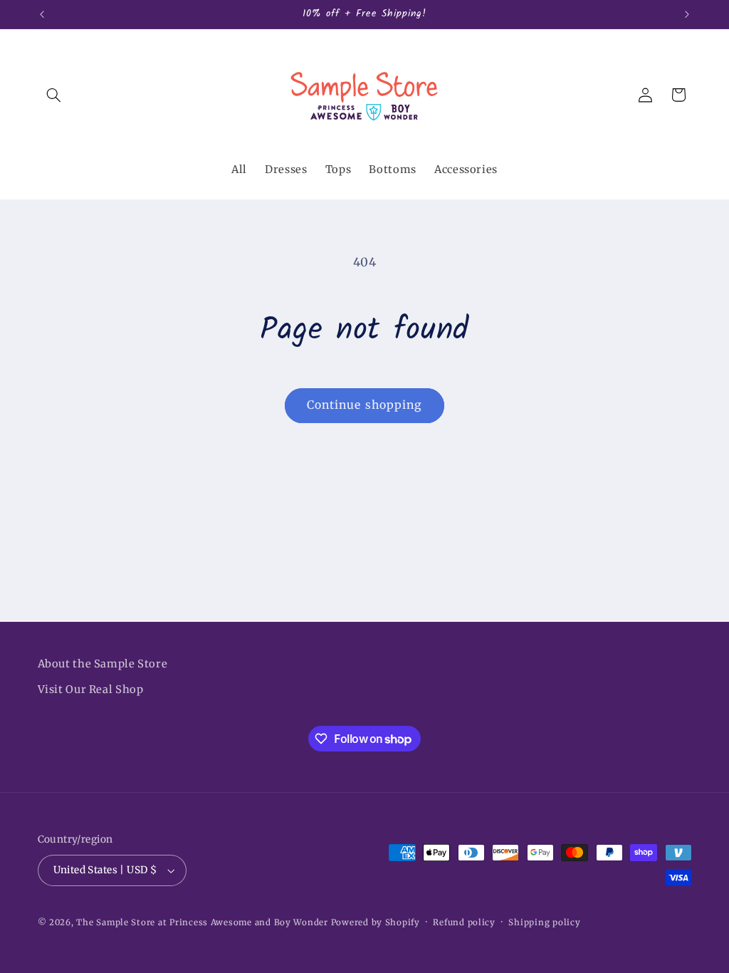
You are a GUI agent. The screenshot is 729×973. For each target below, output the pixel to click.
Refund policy (464, 922)
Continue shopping (364, 405)
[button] (54, 94)
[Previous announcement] (42, 14)
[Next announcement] (687, 14)
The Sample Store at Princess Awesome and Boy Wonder (201, 922)
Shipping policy (544, 922)
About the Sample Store (103, 663)
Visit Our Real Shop (91, 689)
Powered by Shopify (375, 922)
